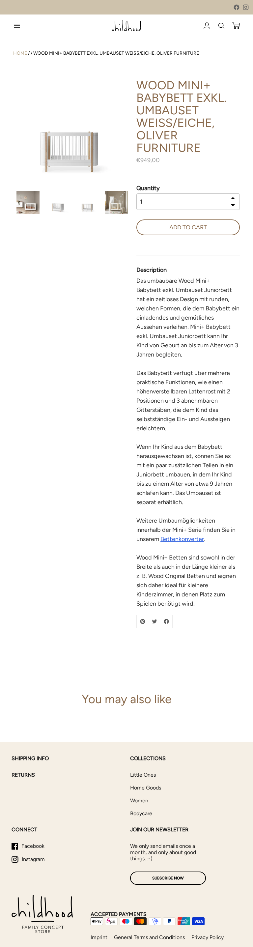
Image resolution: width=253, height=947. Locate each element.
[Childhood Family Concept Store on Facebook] (236, 7)
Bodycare (141, 813)
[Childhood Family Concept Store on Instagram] (245, 7)
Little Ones (143, 775)
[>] (233, 205)
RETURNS (23, 775)
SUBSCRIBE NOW (168, 878)
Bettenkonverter (182, 539)
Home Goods (145, 788)
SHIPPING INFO (30, 758)
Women (139, 800)
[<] (233, 198)
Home (20, 53)
